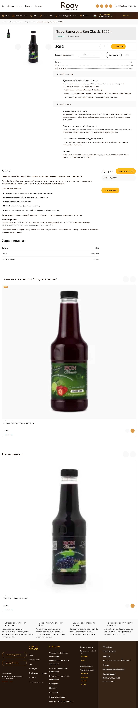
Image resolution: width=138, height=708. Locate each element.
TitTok (83, 684)
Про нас (52, 688)
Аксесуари (33, 668)
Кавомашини (35, 660)
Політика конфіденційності (61, 701)
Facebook (84, 673)
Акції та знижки (36, 682)
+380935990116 (105, 16)
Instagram (84, 677)
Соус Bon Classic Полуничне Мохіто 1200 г (18, 423)
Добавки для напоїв (38, 673)
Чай (30, 664)
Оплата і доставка (57, 697)
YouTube (84, 681)
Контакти (53, 692)
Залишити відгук (125, 171)
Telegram (84, 656)
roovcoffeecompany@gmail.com (114, 669)
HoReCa (32, 677)
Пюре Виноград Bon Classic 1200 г (15, 598)
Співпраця (10, 6)
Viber (83, 660)
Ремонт (28, 6)
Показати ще (111, 190)
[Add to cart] (133, 431)
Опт (3, 6)
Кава (31, 655)
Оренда (18, 6)
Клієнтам (38, 6)
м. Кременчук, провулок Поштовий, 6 (117, 660)
